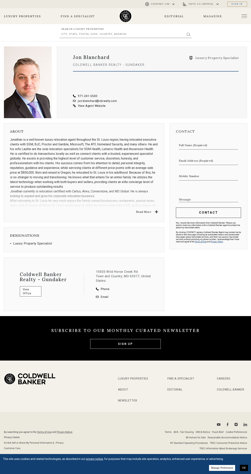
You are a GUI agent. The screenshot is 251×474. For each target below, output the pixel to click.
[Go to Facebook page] (227, 424)
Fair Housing (187, 432)
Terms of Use (200, 242)
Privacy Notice (64, 432)
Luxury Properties (22, 16)
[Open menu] (244, 16)
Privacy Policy (217, 242)
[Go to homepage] (125, 16)
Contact (208, 212)
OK (244, 467)
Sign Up (125, 343)
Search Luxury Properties (82, 28)
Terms (168, 432)
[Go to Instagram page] (236, 424)
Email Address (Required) (196, 160)
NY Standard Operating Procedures (189, 443)
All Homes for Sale (196, 437)
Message (185, 199)
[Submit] (189, 34)
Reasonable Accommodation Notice (227, 437)
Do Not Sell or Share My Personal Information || (29, 442)
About (123, 389)
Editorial (174, 16)
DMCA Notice (203, 432)
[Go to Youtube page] (219, 424)
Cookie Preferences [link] (236, 432)
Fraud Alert (218, 432)
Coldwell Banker (230, 389)
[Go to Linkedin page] (245, 424)
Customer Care (12, 448)
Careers (223, 378)
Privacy (60, 442)
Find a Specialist (78, 16)
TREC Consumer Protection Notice (228, 443)
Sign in (237, 4)
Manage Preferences (222, 467)
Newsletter (127, 400)
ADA (176, 432)
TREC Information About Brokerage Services (223, 448)
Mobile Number (189, 176)
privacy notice (94, 458)
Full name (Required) (193, 145)
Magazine (212, 16)
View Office (27, 291)
